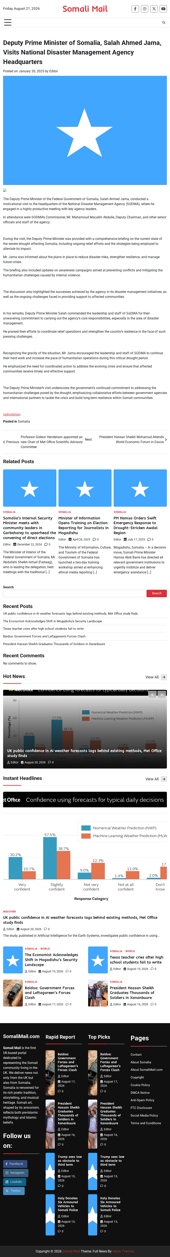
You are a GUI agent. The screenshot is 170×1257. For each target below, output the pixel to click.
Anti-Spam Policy (142, 1100)
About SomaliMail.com (147, 1070)
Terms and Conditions (146, 1123)
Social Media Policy (144, 1115)
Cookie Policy (140, 1085)
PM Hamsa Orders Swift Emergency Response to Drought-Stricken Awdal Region (136, 525)
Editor (53, 71)
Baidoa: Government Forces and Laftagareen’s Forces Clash (44, 636)
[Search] (164, 22)
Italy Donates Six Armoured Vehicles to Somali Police (68, 1204)
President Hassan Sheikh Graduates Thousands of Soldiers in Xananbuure (54, 644)
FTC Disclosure (141, 1108)
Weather (9, 911)
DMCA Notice (140, 1093)
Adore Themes (123, 1251)
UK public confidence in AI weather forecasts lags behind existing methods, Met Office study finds (70, 613)
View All (152, 677)
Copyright (137, 1077)
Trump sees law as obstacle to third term (70, 1160)
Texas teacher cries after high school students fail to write (43, 629)
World (45, 949)
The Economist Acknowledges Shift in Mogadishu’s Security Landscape (52, 621)
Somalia (24, 421)
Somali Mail (85, 8)
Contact (136, 1054)
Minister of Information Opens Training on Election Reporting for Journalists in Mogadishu (83, 525)
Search (8, 587)
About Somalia (141, 1062)
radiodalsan (12, 414)
